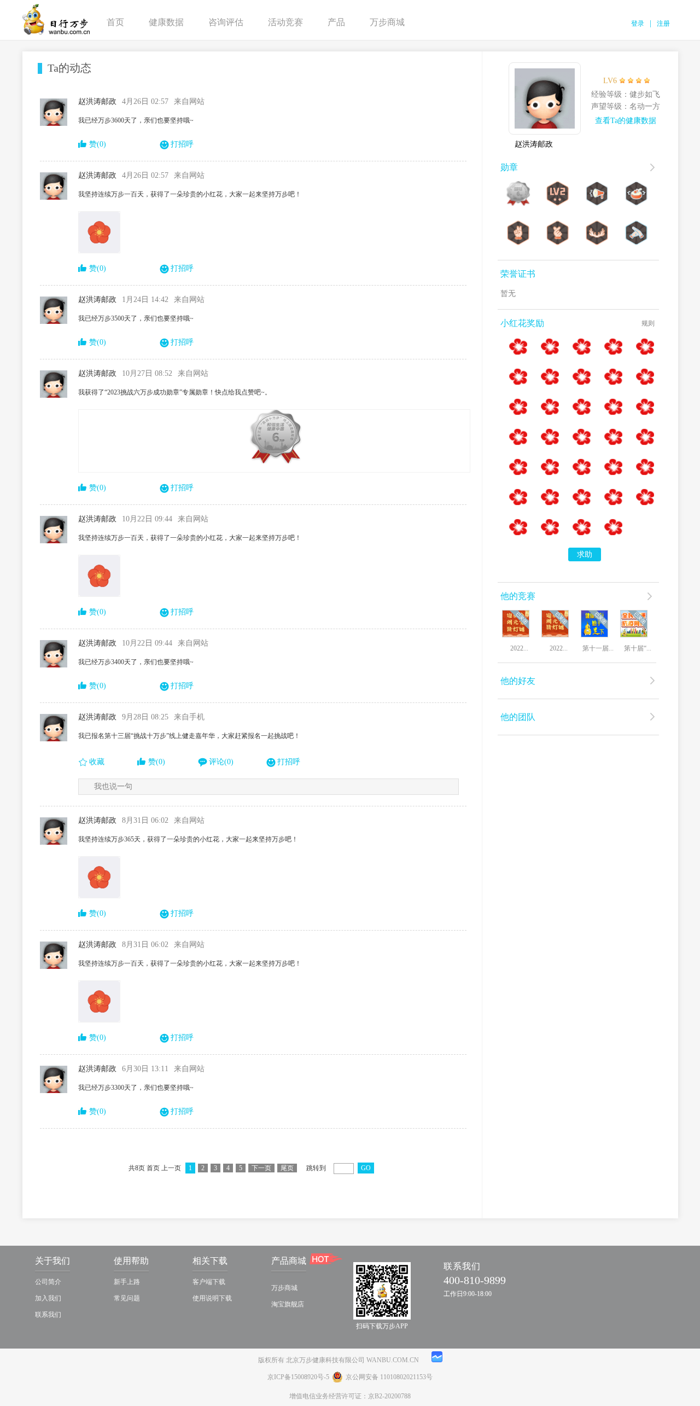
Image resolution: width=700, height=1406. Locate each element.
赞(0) (97, 144)
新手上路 (127, 1282)
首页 (115, 22)
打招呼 (182, 144)
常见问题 (127, 1298)
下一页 (261, 1168)
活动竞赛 (285, 22)
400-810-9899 (475, 1280)
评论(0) (221, 762)
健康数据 (166, 22)
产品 (336, 22)
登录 (637, 23)
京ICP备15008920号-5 (298, 1377)
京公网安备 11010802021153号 (389, 1377)
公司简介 (48, 1282)
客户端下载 (208, 1282)
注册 (663, 23)
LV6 (610, 81)
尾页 (287, 1168)
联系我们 (48, 1314)
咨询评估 (225, 22)
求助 (584, 554)
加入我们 (48, 1298)
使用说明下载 (212, 1298)
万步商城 (387, 22)
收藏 (96, 762)
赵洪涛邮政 (534, 144)
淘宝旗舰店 (287, 1304)
